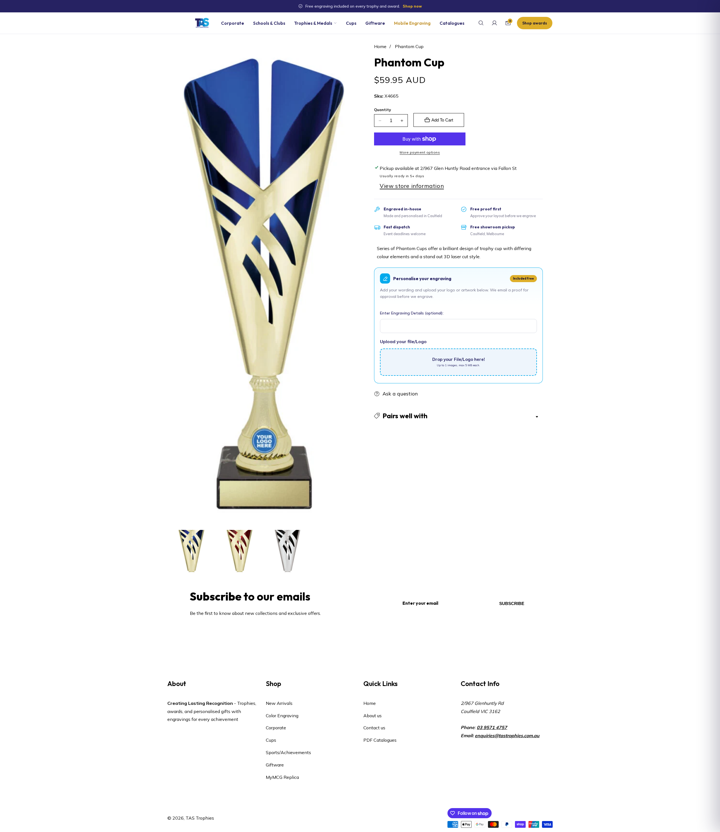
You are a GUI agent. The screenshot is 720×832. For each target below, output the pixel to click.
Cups (351, 23)
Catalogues (452, 23)
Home (380, 46)
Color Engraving (282, 715)
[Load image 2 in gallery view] (239, 551)
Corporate (232, 23)
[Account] (494, 23)
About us (372, 715)
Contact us (374, 728)
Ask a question (400, 393)
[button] (458, 415)
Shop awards (534, 23)
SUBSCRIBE (511, 603)
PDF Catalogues (380, 740)
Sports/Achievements (288, 752)
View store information (412, 185)
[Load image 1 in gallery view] (191, 551)
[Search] (481, 23)
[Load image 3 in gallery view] (287, 551)
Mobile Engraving (412, 23)
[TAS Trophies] (202, 23)
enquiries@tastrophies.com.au (507, 735)
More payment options (420, 152)
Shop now (412, 6)
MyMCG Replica (282, 777)
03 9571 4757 (492, 727)
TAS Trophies (200, 818)
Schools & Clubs (269, 23)
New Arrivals (279, 703)
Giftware (375, 23)
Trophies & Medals (313, 23)
